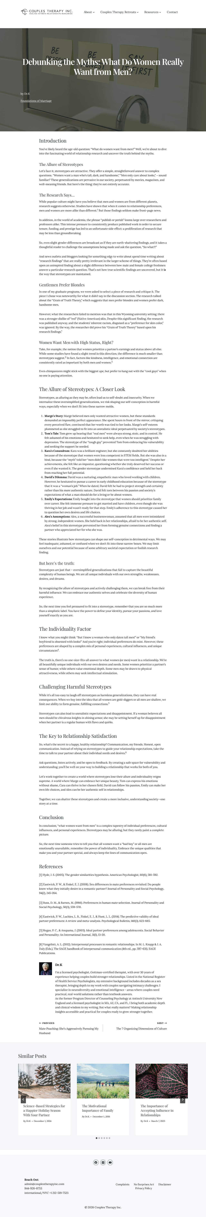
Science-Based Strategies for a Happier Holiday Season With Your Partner (44, 1110)
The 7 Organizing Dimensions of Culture (141, 1026)
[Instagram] (103, 1162)
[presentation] (44, 1081)
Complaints (122, 1184)
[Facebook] (96, 1162)
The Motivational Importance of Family (97, 1108)
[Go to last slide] (23, 1099)
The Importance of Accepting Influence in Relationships (157, 1110)
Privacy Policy (143, 1188)
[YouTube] (110, 1162)
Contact (172, 12)
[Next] (182, 1099)
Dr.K (58, 965)
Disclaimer (164, 1184)
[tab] (96, 1138)
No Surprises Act (144, 1184)
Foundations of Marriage (36, 101)
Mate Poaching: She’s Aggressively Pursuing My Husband (68, 1028)
